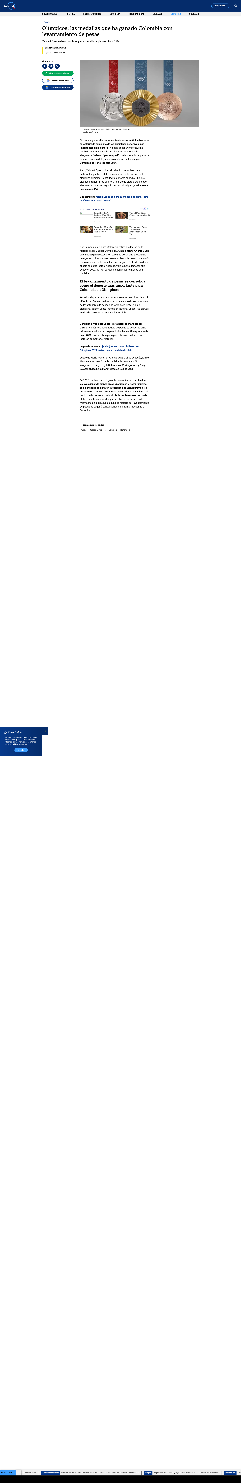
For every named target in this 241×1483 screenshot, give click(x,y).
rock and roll (193, 1473)
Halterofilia (125, 430)
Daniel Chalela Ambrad (55, 48)
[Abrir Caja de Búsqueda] (235, 6)
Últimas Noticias (7, 1473)
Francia (83, 430)
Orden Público (49, 14)
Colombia (113, 430)
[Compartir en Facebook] (44, 66)
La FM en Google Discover (60, 87)
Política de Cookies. (19, 744)
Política (70, 14)
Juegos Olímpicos (98, 430)
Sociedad (194, 14)
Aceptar (21, 750)
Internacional (136, 14)
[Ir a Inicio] (9, 6)
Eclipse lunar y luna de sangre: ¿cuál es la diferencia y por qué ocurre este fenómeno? (149, 1473)
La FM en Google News (60, 80)
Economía (115, 14)
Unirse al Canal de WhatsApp (59, 73)
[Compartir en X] (50, 66)
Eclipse (111, 1473)
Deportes (176, 14)
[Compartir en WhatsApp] (57, 66)
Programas (220, 6)
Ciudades (157, 14)
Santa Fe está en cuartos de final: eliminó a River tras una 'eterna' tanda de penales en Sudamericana (63, 1473)
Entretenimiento (92, 14)
